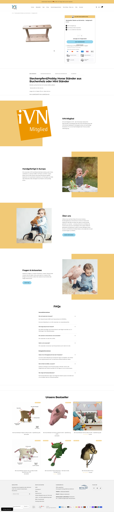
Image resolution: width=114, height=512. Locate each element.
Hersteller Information (61, 73)
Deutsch (26, 506)
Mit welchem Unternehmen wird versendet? (49, 335)
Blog (36, 491)
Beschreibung (33, 73)
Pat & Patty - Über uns (68, 7)
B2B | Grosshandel (39, 499)
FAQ (76, 7)
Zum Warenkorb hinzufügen (80, 42)
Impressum (38, 489)
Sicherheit (73, 73)
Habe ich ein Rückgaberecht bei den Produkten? (50, 354)
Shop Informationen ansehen (73, 49)
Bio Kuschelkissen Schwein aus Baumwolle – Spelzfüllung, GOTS (57, 433)
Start (13, 13)
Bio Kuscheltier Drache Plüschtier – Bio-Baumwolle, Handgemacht (57, 471)
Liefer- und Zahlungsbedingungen (43, 497)
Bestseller (38, 7)
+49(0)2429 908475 (64, 491)
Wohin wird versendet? (44, 343)
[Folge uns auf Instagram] (97, 488)
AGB (36, 487)
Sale (43, 7)
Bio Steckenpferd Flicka (87, 470)
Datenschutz (38, 493)
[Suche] (96, 7)
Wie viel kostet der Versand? (46, 316)
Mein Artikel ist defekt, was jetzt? (47, 363)
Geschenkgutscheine (56, 7)
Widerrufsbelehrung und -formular (43, 495)
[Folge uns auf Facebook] (94, 488)
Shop (47, 7)
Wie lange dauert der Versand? (46, 326)
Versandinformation (46, 73)
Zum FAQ (27, 282)
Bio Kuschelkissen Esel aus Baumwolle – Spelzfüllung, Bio (87, 432)
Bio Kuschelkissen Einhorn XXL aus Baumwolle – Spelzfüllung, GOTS (26, 471)
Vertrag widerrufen (39, 501)
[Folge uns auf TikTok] (100, 488)
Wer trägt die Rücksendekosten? (47, 372)
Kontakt (81, 7)
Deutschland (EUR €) (16, 507)
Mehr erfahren (68, 234)
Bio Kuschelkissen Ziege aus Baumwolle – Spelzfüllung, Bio (26, 432)
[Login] (99, 7)
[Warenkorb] (101, 7)
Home (32, 7)
